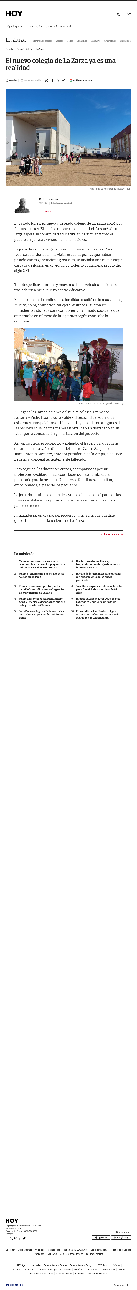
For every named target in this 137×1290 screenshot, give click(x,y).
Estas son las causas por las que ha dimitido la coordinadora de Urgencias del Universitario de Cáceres (41, 589)
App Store (102, 1237)
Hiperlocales (125, 40)
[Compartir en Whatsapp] (47, 80)
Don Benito (82, 40)
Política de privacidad (121, 1249)
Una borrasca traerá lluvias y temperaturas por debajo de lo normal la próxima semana (98, 564)
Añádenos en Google (82, 80)
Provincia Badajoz (24, 49)
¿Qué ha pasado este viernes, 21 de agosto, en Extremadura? (39, 26)
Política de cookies (94, 1254)
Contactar (10, 1249)
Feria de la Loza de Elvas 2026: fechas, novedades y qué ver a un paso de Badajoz (98, 602)
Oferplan (122, 1269)
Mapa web (52, 1254)
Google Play (122, 1237)
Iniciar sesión (119, 14)
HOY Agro (21, 1265)
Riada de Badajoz (64, 1273)
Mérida (70, 40)
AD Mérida (78, 1269)
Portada (9, 49)
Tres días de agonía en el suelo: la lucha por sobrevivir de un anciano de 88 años (99, 589)
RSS (51, 1273)
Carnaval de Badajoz (48, 1269)
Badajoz (59, 40)
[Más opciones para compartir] (64, 80)
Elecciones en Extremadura (23, 1269)
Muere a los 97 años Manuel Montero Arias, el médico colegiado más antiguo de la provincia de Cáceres (42, 602)
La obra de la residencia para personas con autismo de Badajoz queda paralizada (99, 577)
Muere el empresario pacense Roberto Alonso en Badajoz (41, 575)
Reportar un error (113, 534)
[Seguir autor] (46, 211)
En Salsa (116, 1265)
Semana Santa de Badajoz (81, 1265)
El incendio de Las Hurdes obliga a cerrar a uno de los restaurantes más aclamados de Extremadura (97, 614)
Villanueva (95, 40)
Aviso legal (40, 1249)
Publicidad (39, 1254)
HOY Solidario (103, 1265)
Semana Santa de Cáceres (55, 1265)
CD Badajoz (65, 1269)
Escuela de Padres (38, 1273)
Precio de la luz (108, 1269)
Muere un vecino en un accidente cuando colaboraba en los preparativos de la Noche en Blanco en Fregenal (42, 564)
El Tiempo (79, 1273)
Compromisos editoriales (71, 1254)
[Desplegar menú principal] (129, 14)
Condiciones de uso (100, 1249)
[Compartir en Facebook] (52, 80)
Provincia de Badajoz (42, 40)
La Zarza (16, 39)
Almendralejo (110, 40)
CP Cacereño (92, 1269)
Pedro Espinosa (48, 199)
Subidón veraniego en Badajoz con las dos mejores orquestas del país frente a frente (42, 614)
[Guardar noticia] (11, 80)
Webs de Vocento (121, 1285)
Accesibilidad (54, 1249)
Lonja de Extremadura (97, 1273)
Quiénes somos (25, 1249)
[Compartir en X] (58, 80)
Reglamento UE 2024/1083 (75, 1249)
